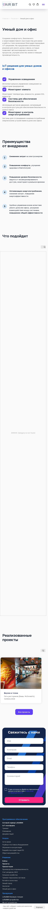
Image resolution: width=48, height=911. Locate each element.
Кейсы (4, 861)
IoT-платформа (8, 825)
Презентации (7, 866)
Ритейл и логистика (9, 880)
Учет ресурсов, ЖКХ (10, 872)
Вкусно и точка (11, 693)
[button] (30, 4)
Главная (5, 18)
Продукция (7, 893)
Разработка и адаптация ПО (13, 850)
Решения (14, 18)
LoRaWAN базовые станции (12, 897)
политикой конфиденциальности (20, 792)
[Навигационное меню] (43, 4)
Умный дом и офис (9, 889)
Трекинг (5, 828)
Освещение (6, 831)
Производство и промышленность (15, 869)
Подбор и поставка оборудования (15, 845)
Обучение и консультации (12, 847)
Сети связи (6, 842)
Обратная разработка (10, 853)
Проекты (5, 864)
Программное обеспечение (15, 819)
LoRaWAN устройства (10, 900)
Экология (5, 886)
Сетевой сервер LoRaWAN (12, 823)
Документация (8, 834)
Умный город (7, 883)
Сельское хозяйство (10, 875)
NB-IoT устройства (9, 902)
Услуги (5, 838)
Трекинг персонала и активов (13, 878)
